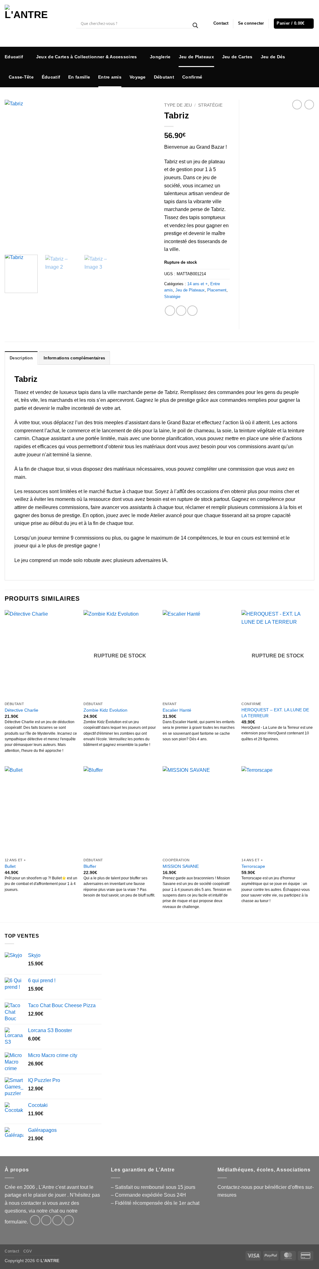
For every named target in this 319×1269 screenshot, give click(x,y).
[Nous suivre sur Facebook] (309, 52)
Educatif (14, 56)
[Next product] (297, 104)
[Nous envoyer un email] (309, 81)
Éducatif (51, 77)
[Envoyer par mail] (192, 310)
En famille (79, 77)
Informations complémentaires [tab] (74, 358)
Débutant (164, 77)
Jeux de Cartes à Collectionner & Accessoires (86, 56)
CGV (27, 1251)
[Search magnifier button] (195, 25)
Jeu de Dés (273, 56)
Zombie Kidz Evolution (105, 710)
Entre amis (109, 77)
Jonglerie (160, 56)
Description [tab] (21, 358)
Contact (221, 23)
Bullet (10, 866)
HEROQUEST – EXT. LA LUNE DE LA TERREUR (275, 712)
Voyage (138, 77)
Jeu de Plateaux (196, 56)
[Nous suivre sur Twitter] (309, 71)
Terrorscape (253, 866)
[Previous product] (309, 104)
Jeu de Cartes (237, 56)
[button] (251, 23)
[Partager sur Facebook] (170, 310)
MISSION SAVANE (181, 866)
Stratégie (210, 105)
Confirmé (192, 77)
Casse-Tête (21, 77)
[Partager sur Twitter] (181, 310)
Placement (216, 290)
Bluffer (89, 866)
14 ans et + (197, 283)
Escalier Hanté (177, 710)
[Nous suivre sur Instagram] (309, 62)
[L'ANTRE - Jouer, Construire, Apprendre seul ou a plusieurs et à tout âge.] (36, 23)
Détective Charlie (21, 710)
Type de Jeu (178, 105)
